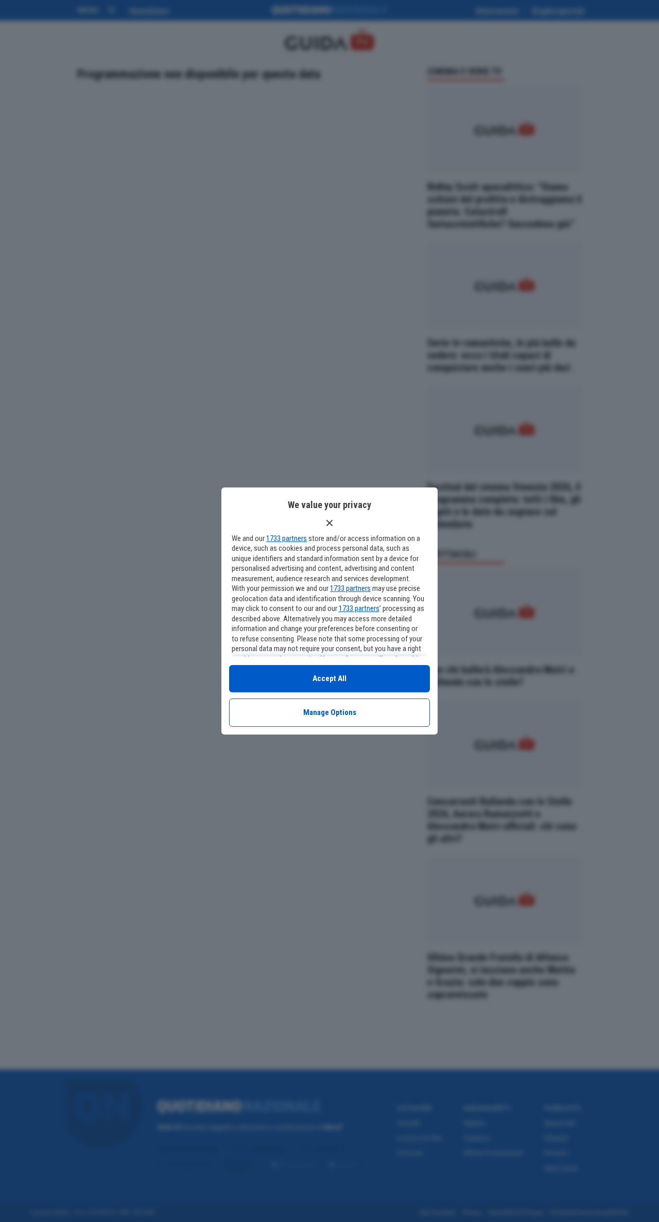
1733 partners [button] (286, 538)
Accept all (329, 678)
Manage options (329, 712)
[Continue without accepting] (329, 523)
